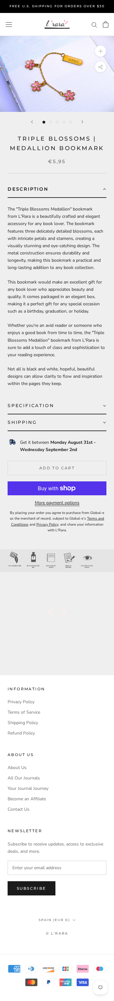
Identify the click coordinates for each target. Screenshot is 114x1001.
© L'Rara (57, 933)
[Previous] (32, 121)
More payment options (57, 503)
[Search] (94, 24)
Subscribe (31, 888)
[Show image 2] (50, 122)
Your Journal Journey (28, 788)
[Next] (82, 121)
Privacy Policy (21, 702)
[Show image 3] (57, 122)
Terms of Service (24, 712)
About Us (17, 768)
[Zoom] (100, 51)
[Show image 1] (43, 122)
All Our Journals (24, 778)
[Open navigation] (9, 24)
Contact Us (18, 809)
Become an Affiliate (27, 799)
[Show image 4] (63, 122)
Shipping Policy (23, 723)
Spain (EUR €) (54, 920)
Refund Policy (21, 733)
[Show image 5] (70, 122)
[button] (57, 189)
